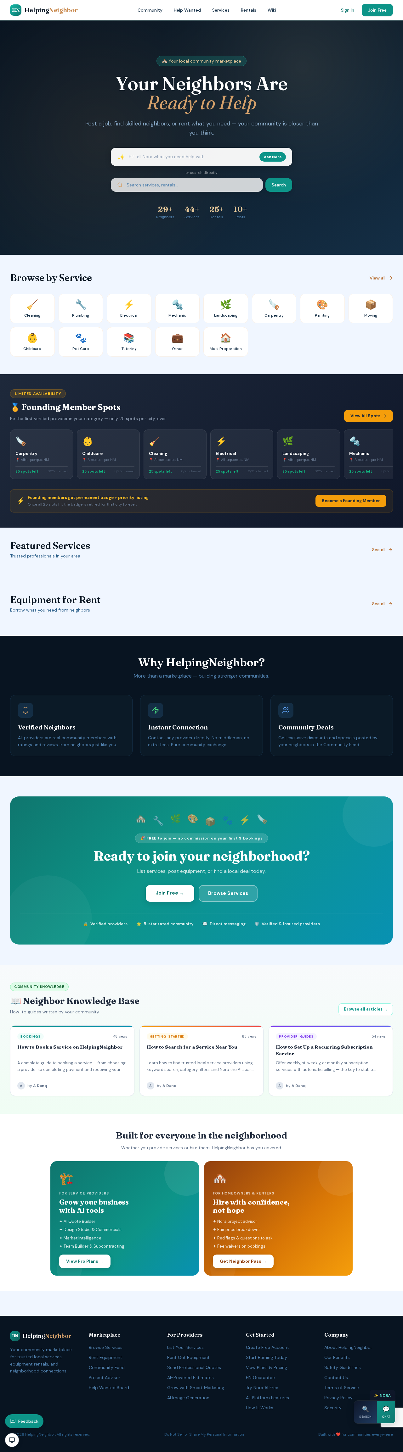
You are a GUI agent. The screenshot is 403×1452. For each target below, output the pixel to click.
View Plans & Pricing (266, 1367)
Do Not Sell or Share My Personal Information (204, 1434)
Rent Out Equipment (188, 1357)
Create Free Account (267, 1347)
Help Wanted (187, 10)
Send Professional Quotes (194, 1367)
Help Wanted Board (109, 1387)
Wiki (272, 10)
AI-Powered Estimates (190, 1377)
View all (377, 278)
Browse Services (228, 893)
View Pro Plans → (85, 1261)
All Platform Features (267, 1397)
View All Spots (365, 415)
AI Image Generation (188, 1397)
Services (221, 10)
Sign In (347, 10)
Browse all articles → (366, 1009)
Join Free (377, 10)
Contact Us (336, 1377)
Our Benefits (337, 1357)
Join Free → (170, 893)
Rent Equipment (105, 1357)
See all (378, 549)
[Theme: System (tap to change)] (12, 1440)
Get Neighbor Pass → (243, 1261)
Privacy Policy (338, 1397)
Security (333, 1407)
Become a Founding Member (351, 500)
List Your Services (185, 1347)
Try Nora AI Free (262, 1387)
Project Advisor (104, 1377)
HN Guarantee (260, 1377)
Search (279, 185)
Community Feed (107, 1367)
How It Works (259, 1407)
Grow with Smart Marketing (195, 1387)
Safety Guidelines (342, 1367)
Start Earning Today (266, 1357)
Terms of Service (341, 1387)
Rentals (248, 10)
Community (150, 10)
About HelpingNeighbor (348, 1347)
